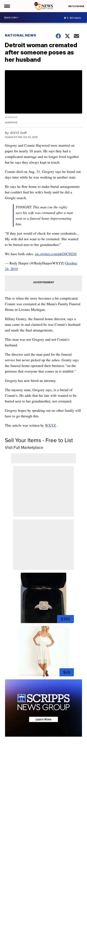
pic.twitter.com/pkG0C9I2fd (55, 253)
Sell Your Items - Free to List (39, 440)
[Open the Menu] (7, 6)
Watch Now (75, 6)
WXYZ (50, 425)
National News (20, 35)
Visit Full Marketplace (24, 447)
